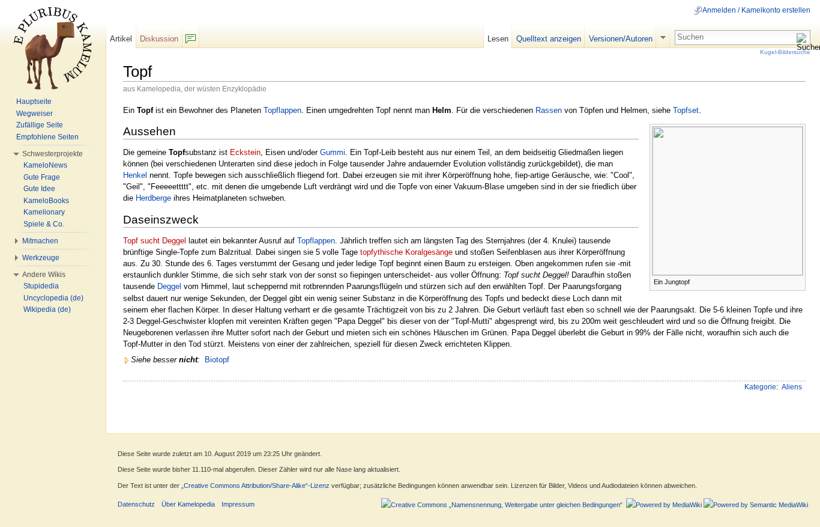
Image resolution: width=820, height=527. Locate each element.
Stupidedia (41, 286)
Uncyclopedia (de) (53, 298)
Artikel (121, 38)
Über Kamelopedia (188, 504)
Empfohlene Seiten (47, 137)
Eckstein (245, 152)
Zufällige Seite (39, 125)
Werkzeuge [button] (40, 258)
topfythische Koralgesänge (406, 252)
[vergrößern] (796, 281)
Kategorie (760, 387)
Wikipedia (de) (47, 309)
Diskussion (159, 38)
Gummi (332, 152)
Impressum (238, 504)
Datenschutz (136, 504)
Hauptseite (34, 101)
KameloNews (45, 165)
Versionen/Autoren (621, 38)
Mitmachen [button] (40, 241)
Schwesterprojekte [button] (52, 154)
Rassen (548, 110)
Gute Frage (41, 177)
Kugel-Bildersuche (785, 52)
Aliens (792, 387)
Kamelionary (44, 212)
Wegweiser (34, 113)
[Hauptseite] (53, 48)
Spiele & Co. (43, 224)
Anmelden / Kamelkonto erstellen (756, 10)
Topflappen (282, 110)
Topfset (686, 110)
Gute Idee (39, 188)
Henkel (135, 175)
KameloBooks (46, 200)
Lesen (497, 38)
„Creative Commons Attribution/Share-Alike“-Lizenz (255, 485)
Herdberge (153, 198)
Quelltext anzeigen (548, 38)
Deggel (169, 286)
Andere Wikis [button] (43, 274)
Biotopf (217, 359)
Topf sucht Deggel (154, 240)
